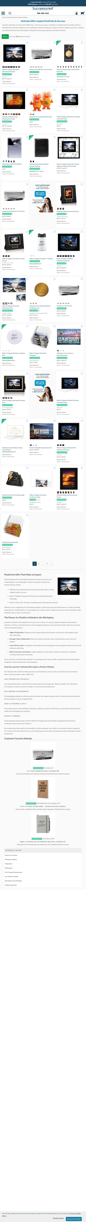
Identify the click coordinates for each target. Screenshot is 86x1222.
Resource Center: (13, 850)
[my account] (76, 14)
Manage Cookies (58, 1218)
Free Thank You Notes (11, 876)
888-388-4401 (43, 13)
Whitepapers (9, 868)
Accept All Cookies (74, 1219)
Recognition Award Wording (13, 881)
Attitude (21, 36)
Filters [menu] (5, 36)
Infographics (8, 864)
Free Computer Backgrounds (13, 872)
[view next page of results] (51, 564)
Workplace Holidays (11, 859)
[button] (3, 14)
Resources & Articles (11, 855)
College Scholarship (11, 885)
